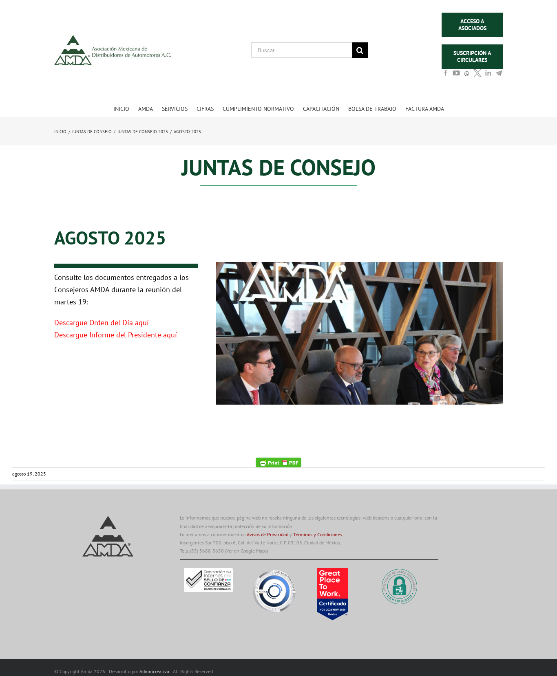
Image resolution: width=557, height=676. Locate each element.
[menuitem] (125, 108)
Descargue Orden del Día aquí (101, 322)
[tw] (477, 75)
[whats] (467, 77)
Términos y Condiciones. (318, 534)
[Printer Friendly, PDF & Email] (278, 461)
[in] (488, 75)
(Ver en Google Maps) (246, 551)
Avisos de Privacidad (267, 534)
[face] (446, 75)
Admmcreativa (154, 671)
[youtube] (456, 75)
